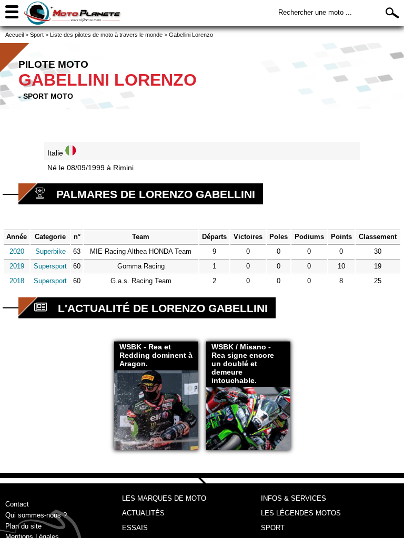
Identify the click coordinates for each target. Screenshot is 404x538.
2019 (16, 266)
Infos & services (293, 498)
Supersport (50, 266)
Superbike (50, 251)
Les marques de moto (164, 498)
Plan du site (23, 526)
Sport (273, 528)
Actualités (143, 513)
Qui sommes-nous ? (36, 515)
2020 (16, 251)
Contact (17, 504)
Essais (135, 528)
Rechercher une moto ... (315, 12)
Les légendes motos (301, 513)
